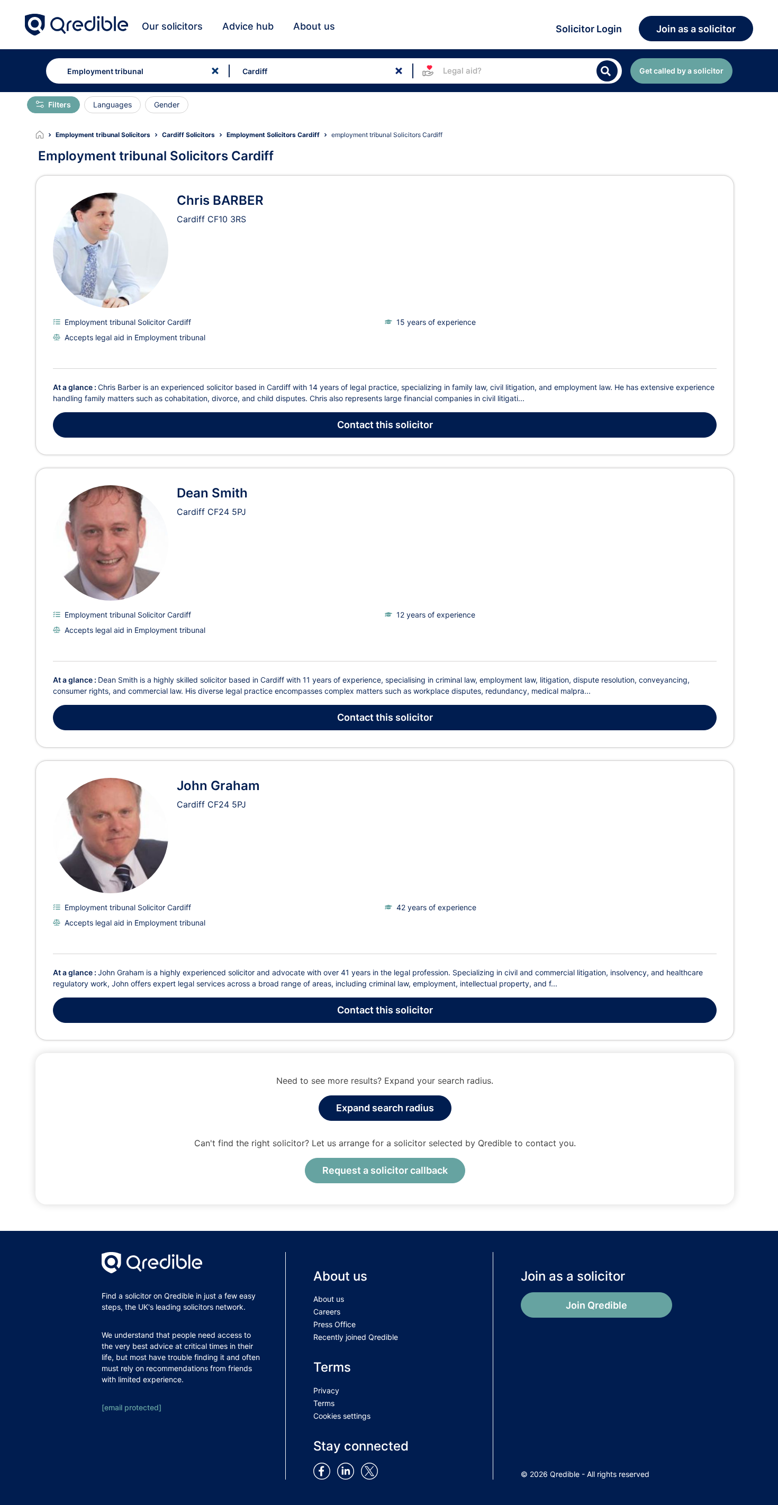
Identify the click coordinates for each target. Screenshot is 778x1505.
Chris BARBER (220, 200)
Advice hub (248, 26)
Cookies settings (341, 1415)
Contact (385, 424)
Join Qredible (596, 1305)
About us (314, 26)
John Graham (218, 785)
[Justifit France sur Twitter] (372, 1470)
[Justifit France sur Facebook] (323, 1470)
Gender (166, 104)
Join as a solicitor (696, 28)
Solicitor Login (589, 28)
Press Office (334, 1324)
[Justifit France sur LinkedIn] (347, 1470)
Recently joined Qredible (355, 1336)
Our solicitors (172, 26)
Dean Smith (212, 493)
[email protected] (131, 1407)
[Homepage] (45, 135)
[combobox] (135, 71)
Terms (323, 1403)
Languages (112, 104)
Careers (326, 1311)
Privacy (326, 1390)
